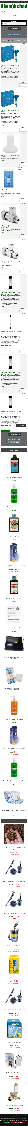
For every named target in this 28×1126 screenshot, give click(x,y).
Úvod (18, 1)
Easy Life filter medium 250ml (14, 477)
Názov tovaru (18, 40)
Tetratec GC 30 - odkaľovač (14, 1042)
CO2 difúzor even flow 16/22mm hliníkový (10, 111)
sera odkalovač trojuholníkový (14, 977)
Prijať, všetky (7, 1122)
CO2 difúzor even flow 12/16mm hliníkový (10, 66)
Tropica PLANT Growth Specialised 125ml (14, 506)
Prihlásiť (24, 1)
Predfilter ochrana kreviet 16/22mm (11, 372)
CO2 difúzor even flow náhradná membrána (10, 155)
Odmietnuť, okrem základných (18, 1122)
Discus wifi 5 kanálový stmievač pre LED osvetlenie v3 (14, 658)
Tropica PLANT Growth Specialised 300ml (14, 781)
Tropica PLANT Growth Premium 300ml (14, 719)
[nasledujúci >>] (16, 28)
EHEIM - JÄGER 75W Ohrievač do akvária (14, 913)
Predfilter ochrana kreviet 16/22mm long (11, 412)
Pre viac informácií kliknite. (21, 1120)
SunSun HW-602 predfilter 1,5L (14, 1073)
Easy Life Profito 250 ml (14, 536)
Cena (24, 40)
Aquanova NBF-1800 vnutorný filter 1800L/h (14, 566)
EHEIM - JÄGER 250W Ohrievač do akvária (14, 1010)
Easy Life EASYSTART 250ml (14, 598)
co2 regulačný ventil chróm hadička (11, 262)
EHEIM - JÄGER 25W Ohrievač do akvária (14, 881)
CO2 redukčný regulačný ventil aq (14, 1105)
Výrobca (5, 40)
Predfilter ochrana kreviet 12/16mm (11, 292)
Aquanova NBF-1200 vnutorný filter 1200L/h (14, 748)
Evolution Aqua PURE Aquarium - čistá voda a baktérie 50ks (14, 811)
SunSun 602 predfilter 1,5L (14, 945)
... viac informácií (20, 425)
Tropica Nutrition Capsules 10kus (14, 627)
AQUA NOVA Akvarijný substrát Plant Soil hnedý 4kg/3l (14, 848)
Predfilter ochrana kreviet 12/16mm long (11, 332)
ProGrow (23, 43)
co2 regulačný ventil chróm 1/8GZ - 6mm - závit (11, 226)
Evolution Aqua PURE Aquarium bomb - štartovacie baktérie (14, 689)
